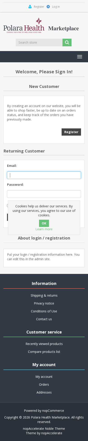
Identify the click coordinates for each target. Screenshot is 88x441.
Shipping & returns (44, 295)
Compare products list (44, 351)
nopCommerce (53, 410)
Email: (12, 165)
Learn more (44, 229)
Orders (44, 384)
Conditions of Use (44, 311)
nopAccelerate (51, 433)
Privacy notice (44, 303)
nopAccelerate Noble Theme (44, 428)
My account (44, 376)
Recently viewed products (44, 344)
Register (71, 132)
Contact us (44, 319)
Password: (15, 184)
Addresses (44, 392)
